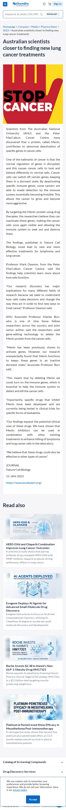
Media (34, 26)
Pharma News (49, 26)
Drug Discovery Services (19, 771)
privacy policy (20, 790)
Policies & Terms (10, 806)
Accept (33, 799)
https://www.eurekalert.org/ (24, 482)
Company (23, 26)
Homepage (9, 26)
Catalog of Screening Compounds (24, 762)
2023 (6, 30)
